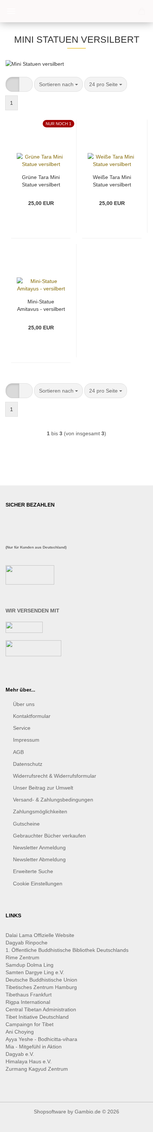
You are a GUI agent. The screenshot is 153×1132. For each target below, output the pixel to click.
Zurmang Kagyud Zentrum (37, 1069)
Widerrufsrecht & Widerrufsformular (54, 776)
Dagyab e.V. (20, 1054)
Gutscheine (26, 824)
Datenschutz (27, 764)
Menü (11, 11)
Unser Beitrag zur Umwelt (43, 788)
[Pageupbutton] (132, 1121)
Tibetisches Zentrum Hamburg (41, 987)
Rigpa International (29, 1002)
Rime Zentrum (22, 957)
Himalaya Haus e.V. (29, 1061)
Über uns (24, 704)
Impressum (26, 740)
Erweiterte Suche (33, 871)
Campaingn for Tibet (29, 1024)
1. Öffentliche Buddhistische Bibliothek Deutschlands (67, 950)
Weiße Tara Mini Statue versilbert (112, 180)
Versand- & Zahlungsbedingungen (53, 800)
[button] (12, 84)
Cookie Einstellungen (37, 884)
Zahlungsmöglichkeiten (40, 811)
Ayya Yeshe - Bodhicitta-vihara (41, 1039)
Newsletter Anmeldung (39, 847)
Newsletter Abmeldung (39, 859)
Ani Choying (20, 1032)
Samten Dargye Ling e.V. (35, 972)
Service (21, 728)
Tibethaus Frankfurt (29, 995)
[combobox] (58, 84)
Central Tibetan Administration (41, 1009)
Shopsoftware (50, 1112)
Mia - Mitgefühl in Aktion (34, 1047)
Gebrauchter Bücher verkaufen (49, 836)
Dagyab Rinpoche (27, 943)
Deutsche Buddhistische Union (41, 980)
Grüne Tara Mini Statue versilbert (41, 180)
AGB (18, 752)
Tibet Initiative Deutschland (37, 1017)
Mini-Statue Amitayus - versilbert (41, 305)
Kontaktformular (32, 716)
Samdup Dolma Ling (29, 965)
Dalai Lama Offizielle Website (40, 935)
